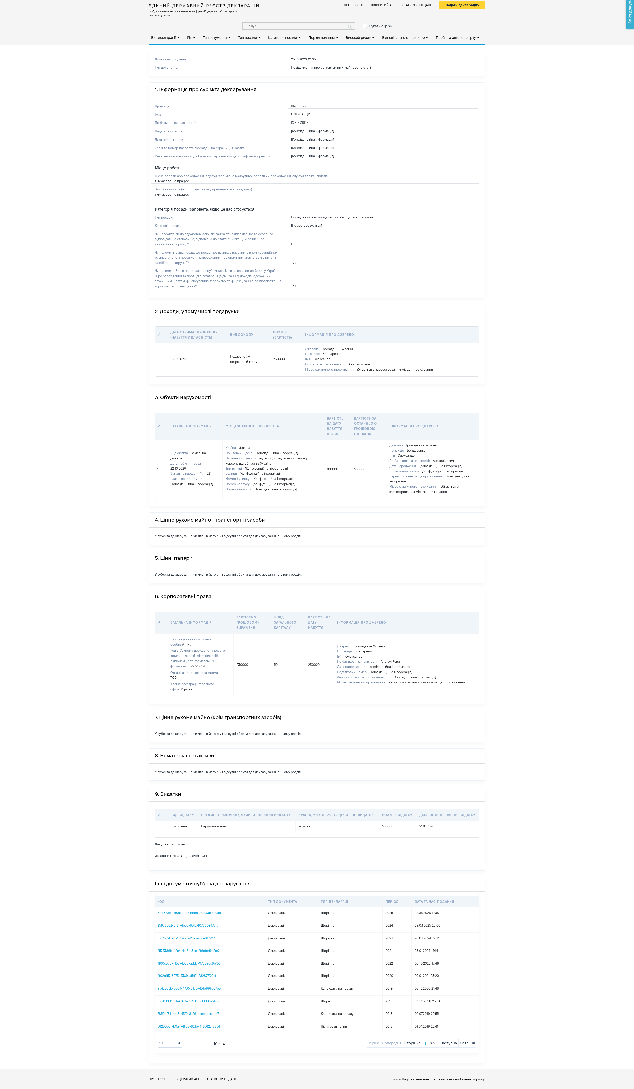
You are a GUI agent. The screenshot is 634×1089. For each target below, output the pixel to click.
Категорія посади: (283, 38)
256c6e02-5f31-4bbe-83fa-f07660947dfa (188, 925)
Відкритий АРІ (383, 5)
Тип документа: (215, 38)
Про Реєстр (353, 5)
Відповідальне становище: (403, 38)
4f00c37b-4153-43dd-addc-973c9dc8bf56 (189, 963)
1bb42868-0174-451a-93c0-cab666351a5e (189, 1001)
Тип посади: (248, 38)
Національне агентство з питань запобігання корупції (443, 1079)
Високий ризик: (358, 38)
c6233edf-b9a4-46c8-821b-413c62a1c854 (189, 1026)
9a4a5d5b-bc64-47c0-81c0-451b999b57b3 (189, 988)
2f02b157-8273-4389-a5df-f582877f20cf (187, 975)
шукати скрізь (380, 26)
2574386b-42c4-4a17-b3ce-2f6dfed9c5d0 (188, 950)
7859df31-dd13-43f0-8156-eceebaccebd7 (188, 1013)
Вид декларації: (163, 38)
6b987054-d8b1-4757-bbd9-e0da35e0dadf (189, 912)
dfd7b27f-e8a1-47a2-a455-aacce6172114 (186, 938)
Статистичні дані (416, 5)
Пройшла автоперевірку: (456, 38)
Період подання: (322, 38)
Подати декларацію (462, 5)
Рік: (189, 38)
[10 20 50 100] (170, 1043)
